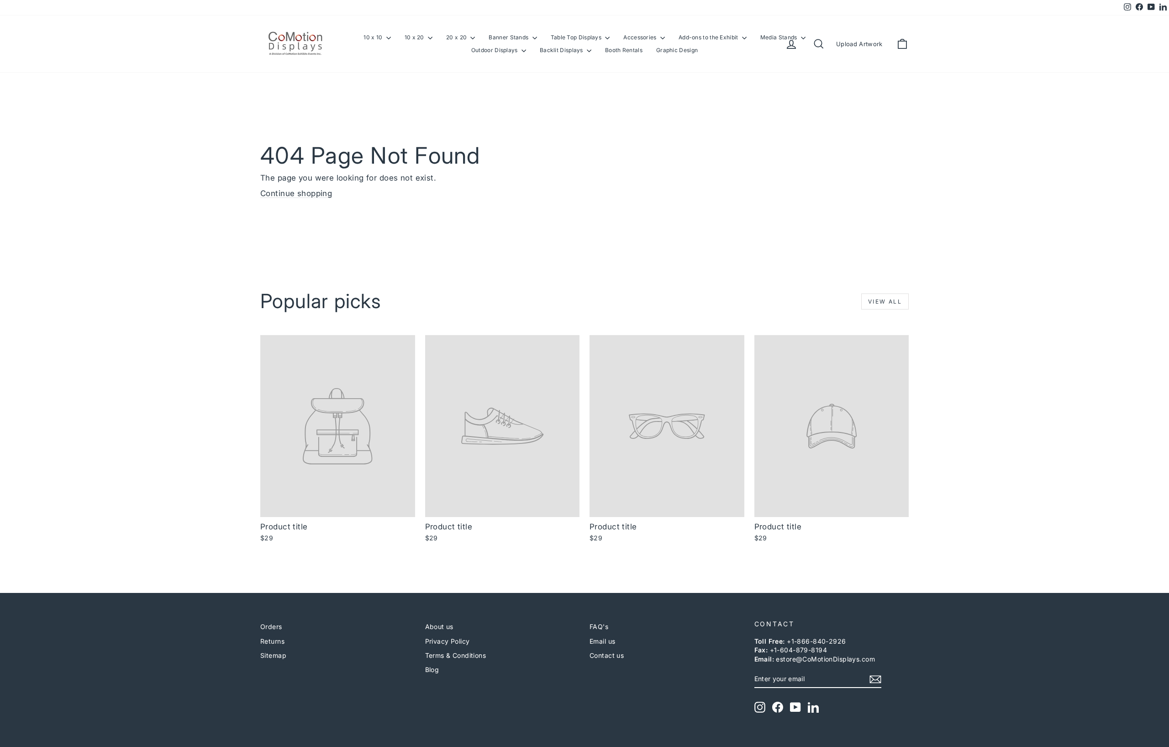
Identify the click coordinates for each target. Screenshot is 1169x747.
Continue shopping (296, 193)
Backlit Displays (562, 50)
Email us (602, 641)
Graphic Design (677, 50)
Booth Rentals (623, 50)
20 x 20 (457, 37)
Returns (272, 641)
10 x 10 (373, 37)
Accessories (640, 37)
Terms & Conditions (455, 655)
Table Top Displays (577, 37)
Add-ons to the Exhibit (709, 37)
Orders (271, 626)
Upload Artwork (859, 44)
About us (439, 626)
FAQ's (599, 626)
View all (885, 301)
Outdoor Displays (495, 50)
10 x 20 (415, 37)
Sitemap (273, 655)
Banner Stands (509, 37)
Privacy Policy (447, 641)
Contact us (607, 655)
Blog (432, 669)
